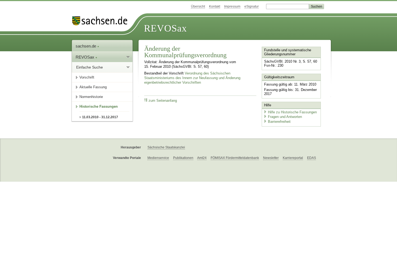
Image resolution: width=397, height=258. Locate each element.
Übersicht (198, 6)
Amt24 (202, 158)
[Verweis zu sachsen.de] (102, 21)
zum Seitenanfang (163, 101)
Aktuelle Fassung (93, 87)
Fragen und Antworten (285, 117)
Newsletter (271, 158)
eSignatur (251, 6)
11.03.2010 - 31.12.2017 (100, 117)
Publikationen (183, 158)
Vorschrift (86, 77)
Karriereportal (293, 158)
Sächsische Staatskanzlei (166, 147)
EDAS (311, 158)
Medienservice (158, 158)
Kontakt (214, 6)
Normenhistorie (91, 97)
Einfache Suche (89, 67)
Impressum (232, 6)
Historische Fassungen (98, 106)
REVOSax (165, 28)
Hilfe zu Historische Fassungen (292, 112)
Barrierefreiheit (279, 122)
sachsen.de (86, 46)
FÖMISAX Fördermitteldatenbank (235, 158)
